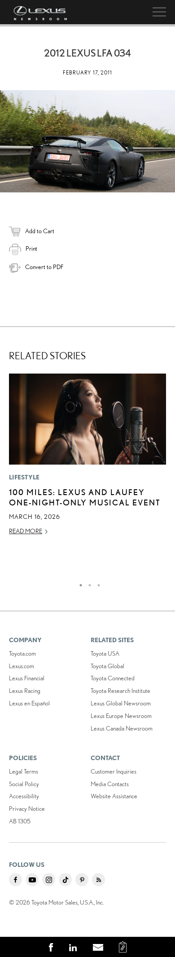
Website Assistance (114, 796)
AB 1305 (20, 821)
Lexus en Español (29, 703)
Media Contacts (110, 783)
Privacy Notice (27, 808)
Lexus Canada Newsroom (122, 728)
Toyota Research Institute (120, 690)
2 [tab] (87, 583)
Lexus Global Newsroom (121, 703)
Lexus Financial (26, 678)
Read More (25, 531)
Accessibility (24, 796)
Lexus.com (21, 666)
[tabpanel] (87, 459)
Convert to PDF (44, 266)
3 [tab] (96, 583)
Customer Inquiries (113, 771)
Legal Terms (23, 771)
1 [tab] (78, 583)
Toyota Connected (113, 678)
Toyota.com (22, 653)
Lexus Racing (24, 690)
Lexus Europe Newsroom (121, 715)
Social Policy (24, 783)
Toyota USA (105, 653)
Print (31, 248)
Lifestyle (24, 477)
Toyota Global (107, 666)
